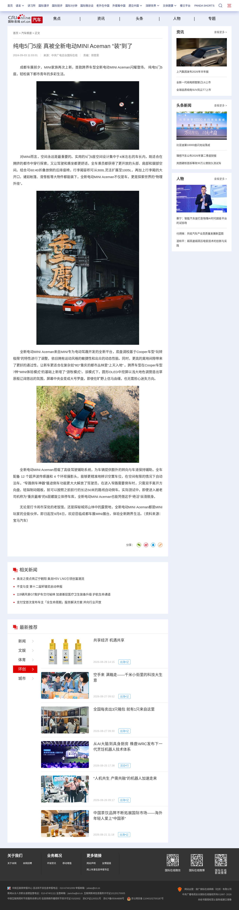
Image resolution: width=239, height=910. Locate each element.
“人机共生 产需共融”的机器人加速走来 (125, 778)
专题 (212, 19)
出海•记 (124, 661)
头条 (139, 19)
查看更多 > (220, 32)
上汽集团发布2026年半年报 (192, 71)
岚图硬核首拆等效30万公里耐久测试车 (198, 163)
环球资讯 (51, 863)
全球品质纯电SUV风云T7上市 (193, 89)
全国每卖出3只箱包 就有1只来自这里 (124, 709)
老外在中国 (102, 5)
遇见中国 (133, 5)
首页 (10, 5)
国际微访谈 (86, 5)
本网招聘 (27, 863)
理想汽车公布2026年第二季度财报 (196, 155)
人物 (177, 19)
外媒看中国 (118, 5)
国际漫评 (43, 5)
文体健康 (168, 5)
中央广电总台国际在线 (64, 55)
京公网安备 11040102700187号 (147, 898)
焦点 (66, 19)
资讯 (101, 19)
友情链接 (106, 863)
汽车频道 (26, 33)
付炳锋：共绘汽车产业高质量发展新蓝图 (200, 233)
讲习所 (31, 5)
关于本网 (11, 863)
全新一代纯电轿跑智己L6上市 (193, 82)
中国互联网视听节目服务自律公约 (24, 898)
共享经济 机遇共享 (108, 640)
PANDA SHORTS (204, 5)
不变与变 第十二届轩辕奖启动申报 (39, 586)
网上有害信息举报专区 (98, 869)
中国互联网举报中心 (22, 888)
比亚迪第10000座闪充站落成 (193, 145)
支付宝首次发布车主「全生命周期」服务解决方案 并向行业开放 (59, 602)
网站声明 (91, 863)
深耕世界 (151, 5)
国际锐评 (57, 5)
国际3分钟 (71, 5)
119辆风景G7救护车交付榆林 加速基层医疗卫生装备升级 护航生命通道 (64, 594)
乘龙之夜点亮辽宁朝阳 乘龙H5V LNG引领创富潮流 (50, 578)
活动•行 (124, 765)
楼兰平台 (185, 5)
